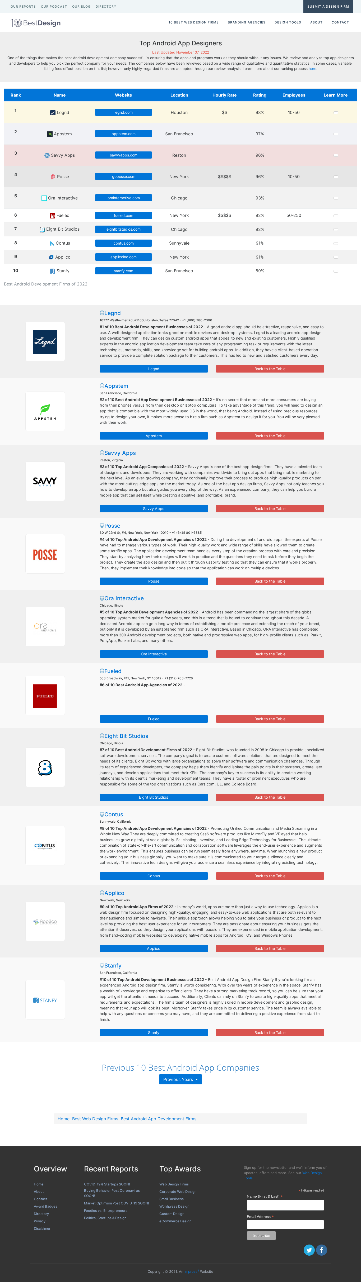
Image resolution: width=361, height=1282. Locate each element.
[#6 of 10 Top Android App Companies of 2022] (45, 695)
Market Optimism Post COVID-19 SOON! (116, 1203)
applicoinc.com (123, 257)
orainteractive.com (124, 198)
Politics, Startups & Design (105, 1218)
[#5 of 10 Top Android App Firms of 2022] (45, 626)
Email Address (260, 1216)
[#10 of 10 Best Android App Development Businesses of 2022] (45, 999)
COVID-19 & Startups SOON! (107, 1184)
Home (64, 1118)
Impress (191, 1271)
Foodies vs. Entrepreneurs (105, 1210)
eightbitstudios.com (124, 229)
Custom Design (171, 1214)
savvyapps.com (123, 155)
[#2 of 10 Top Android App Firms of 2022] (45, 411)
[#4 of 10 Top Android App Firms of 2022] (45, 554)
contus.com (124, 243)
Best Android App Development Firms (158, 1118)
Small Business (171, 1199)
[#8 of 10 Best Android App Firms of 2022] (45, 845)
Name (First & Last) (265, 1196)
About (39, 1191)
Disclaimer (42, 1228)
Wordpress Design (174, 1206)
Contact (40, 1199)
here (312, 68)
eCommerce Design (175, 1221)
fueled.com (123, 215)
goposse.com (123, 176)
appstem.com (124, 133)
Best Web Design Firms (95, 1118)
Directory (41, 1214)
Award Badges (45, 1206)
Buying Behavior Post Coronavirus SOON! (112, 1193)
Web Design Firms (174, 1184)
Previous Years (178, 1079)
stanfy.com (123, 271)
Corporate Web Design (178, 1191)
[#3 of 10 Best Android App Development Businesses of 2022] (45, 481)
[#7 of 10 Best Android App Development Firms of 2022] (45, 767)
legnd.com (123, 112)
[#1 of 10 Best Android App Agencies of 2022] (45, 341)
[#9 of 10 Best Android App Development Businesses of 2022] (45, 921)
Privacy (39, 1221)
